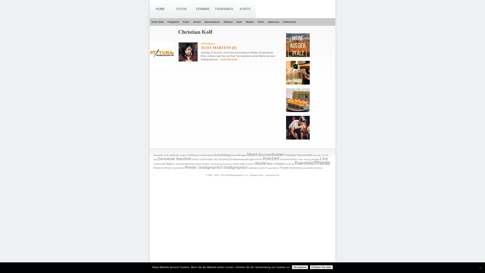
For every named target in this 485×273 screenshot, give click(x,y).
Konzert (271, 158)
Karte (245, 9)
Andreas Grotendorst (201, 155)
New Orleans (276, 164)
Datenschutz (289, 22)
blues (252, 154)
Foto (323, 155)
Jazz (215, 159)
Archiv (261, 22)
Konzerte (284, 159)
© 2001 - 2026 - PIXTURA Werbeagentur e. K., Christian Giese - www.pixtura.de (242, 175)
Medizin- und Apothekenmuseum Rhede (220, 164)
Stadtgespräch (235, 167)
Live (324, 158)
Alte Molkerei (182, 155)
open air (290, 164)
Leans (300, 159)
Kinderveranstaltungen (242, 159)
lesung (307, 159)
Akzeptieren (300, 267)
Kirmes (258, 159)
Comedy (317, 155)
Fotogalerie (173, 22)
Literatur (314, 159)
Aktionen (228, 22)
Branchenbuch (212, 22)
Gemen (195, 159)
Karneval (224, 159)
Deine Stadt (158, 22)
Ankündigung (208, 43)
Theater (284, 167)
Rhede (322, 163)
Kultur (186, 22)
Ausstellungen (239, 155)
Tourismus (224, 9)
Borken (277, 154)
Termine (203, 9)
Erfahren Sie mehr (321, 267)
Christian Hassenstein (298, 155)
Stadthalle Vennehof (257, 168)
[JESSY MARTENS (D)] (188, 61)
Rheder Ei (158, 168)
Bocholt (264, 155)
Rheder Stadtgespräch (204, 167)
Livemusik (159, 163)
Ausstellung (222, 155)
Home (160, 9)
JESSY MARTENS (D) (219, 48)
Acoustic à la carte (164, 155)
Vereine (197, 22)
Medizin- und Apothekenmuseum (184, 163)
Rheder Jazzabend (174, 168)
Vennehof (295, 167)
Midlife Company (247, 164)
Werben (250, 22)
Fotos (181, 9)
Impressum (273, 22)
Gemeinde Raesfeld (174, 159)
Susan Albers (273, 168)
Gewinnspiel (206, 159)
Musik (260, 163)
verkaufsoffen (307, 168)
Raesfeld (304, 163)
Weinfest (319, 168)
